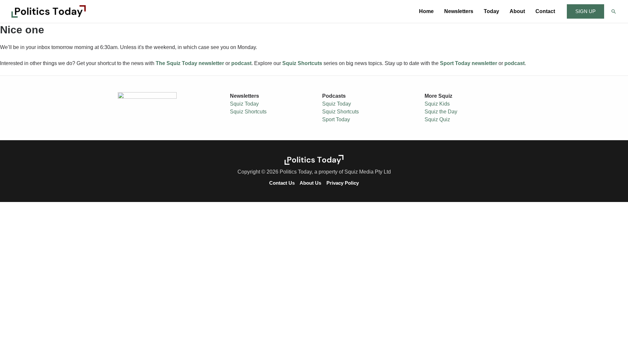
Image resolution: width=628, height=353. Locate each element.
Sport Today (336, 119)
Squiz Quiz (437, 119)
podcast (241, 63)
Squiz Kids (437, 104)
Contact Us (282, 183)
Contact (545, 11)
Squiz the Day (441, 111)
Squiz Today (244, 104)
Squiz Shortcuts (248, 111)
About (517, 11)
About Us (310, 183)
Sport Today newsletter (468, 63)
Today (491, 11)
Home (426, 11)
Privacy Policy (342, 183)
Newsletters (458, 11)
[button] (585, 11)
